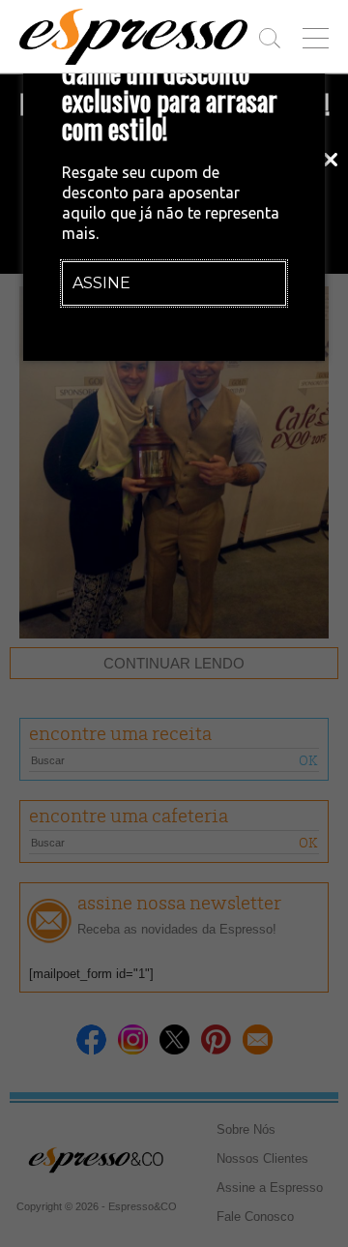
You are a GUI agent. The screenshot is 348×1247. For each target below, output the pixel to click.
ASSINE (101, 283)
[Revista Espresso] (133, 37)
